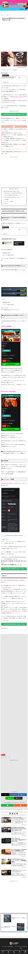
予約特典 (6, 199)
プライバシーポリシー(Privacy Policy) (21, 947)
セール (3, 754)
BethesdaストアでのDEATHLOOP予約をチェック (15, 193)
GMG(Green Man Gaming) (16, 96)
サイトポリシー (18, 120)
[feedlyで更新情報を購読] (7, 805)
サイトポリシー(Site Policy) (7, 946)
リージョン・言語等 (9, 201)
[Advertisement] (14, 36)
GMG (3, 757)
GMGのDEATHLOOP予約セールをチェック (14, 197)
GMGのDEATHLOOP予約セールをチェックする (14, 568)
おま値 (7, 757)
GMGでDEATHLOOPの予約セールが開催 (13, 580)
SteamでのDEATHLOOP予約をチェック (13, 195)
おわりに (5, 203)
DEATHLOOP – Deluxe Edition (8, 391)
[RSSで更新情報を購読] (20, 805)
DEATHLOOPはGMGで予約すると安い (12, 191)
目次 (13, 188)
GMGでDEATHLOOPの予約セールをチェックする (14, 114)
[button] (18, 798)
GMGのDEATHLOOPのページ (8, 483)
